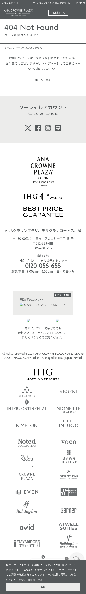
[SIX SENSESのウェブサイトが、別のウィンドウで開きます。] (27, 390)
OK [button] (43, 586)
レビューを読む (62, 295)
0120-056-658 (43, 266)
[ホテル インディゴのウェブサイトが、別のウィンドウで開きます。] (68, 424)
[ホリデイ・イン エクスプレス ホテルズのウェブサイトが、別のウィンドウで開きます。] (68, 492)
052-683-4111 (11, 3)
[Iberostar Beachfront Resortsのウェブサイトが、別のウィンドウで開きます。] (68, 475)
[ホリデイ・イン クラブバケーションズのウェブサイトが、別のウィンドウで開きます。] (68, 542)
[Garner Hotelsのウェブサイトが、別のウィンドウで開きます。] (68, 509)
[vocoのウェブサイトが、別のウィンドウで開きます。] (68, 441)
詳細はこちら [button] (35, 579)
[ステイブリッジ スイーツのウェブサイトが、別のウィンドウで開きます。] (27, 542)
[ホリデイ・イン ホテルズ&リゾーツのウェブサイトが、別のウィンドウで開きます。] (27, 509)
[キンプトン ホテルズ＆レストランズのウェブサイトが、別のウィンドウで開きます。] (27, 424)
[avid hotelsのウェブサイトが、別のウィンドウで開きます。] (27, 526)
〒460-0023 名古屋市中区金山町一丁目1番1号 (60, 3)
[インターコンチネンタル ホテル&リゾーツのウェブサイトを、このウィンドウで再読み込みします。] (27, 407)
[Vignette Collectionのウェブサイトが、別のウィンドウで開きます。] (68, 407)
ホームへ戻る (43, 80)
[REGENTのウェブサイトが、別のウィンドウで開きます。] (68, 390)
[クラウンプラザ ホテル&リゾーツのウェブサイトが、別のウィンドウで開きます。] (27, 475)
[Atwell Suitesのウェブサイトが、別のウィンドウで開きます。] (68, 526)
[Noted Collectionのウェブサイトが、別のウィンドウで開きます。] (27, 441)
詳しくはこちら (32, 337)
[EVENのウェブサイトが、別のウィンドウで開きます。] (27, 492)
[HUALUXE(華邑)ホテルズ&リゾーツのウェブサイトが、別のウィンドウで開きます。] (68, 458)
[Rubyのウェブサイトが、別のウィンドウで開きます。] (27, 458)
